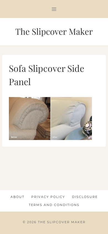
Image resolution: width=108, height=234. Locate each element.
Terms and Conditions (54, 205)
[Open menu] (54, 9)
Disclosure (85, 197)
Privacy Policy (48, 197)
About (17, 197)
